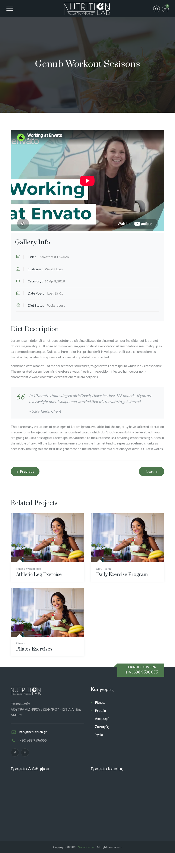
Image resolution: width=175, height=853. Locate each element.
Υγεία (99, 735)
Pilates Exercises (34, 649)
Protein (100, 710)
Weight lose (33, 568)
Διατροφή (102, 718)
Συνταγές (102, 727)
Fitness (20, 568)
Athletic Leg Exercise (39, 574)
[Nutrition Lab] (87, 8)
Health (107, 568)
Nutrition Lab (86, 847)
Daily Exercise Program (122, 574)
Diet (98, 568)
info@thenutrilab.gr (33, 732)
